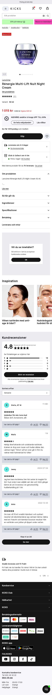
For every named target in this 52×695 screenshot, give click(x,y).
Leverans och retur (11, 224)
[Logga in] (33, 8)
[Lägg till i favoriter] (47, 136)
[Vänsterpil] (40, 576)
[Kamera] (44, 16)
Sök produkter (10, 15)
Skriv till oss (7, 678)
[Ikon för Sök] (48, 16)
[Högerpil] (48, 576)
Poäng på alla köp (26, 2)
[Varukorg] (47, 8)
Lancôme (6, 80)
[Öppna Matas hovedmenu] (5, 8)
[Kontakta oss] (46, 689)
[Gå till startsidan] (16, 8)
